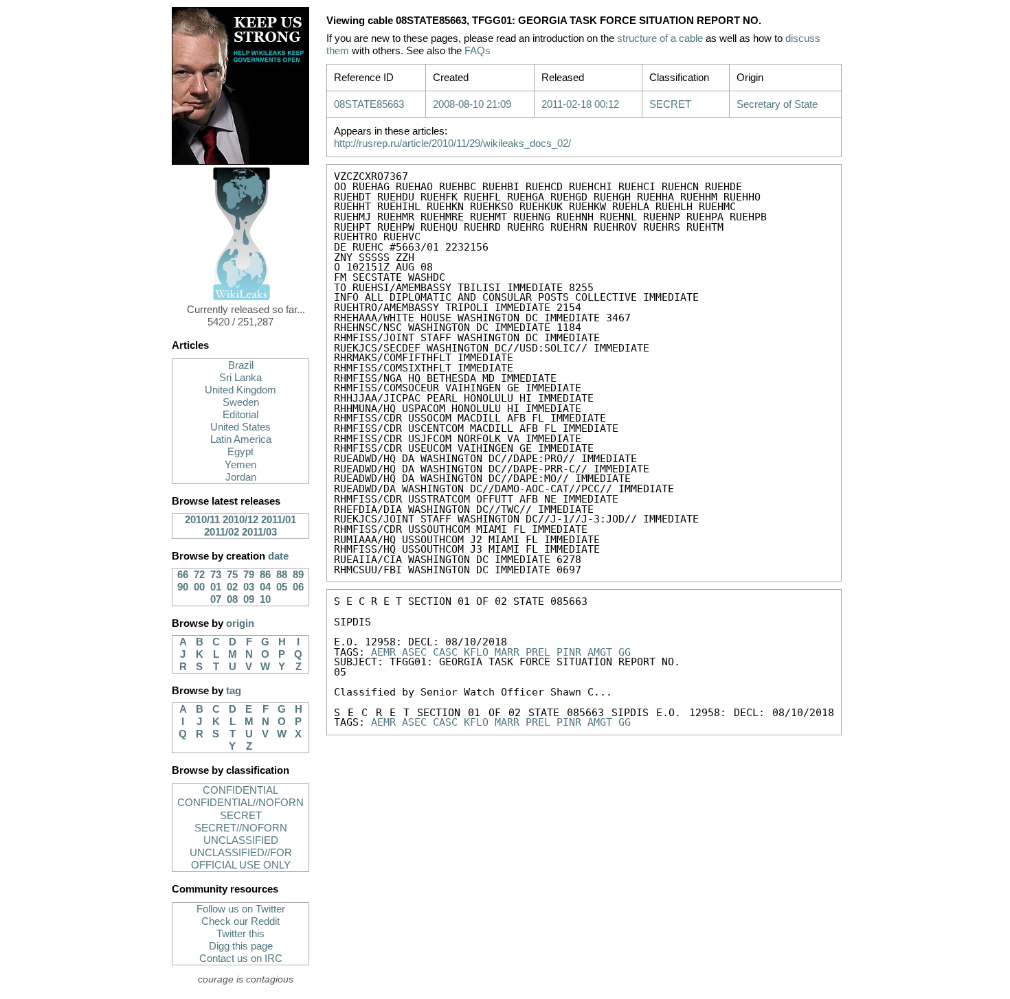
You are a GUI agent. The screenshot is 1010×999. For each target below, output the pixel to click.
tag (233, 690)
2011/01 (278, 519)
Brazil (241, 365)
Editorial (240, 414)
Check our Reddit (240, 921)
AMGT (599, 652)
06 (298, 587)
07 (215, 599)
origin (240, 623)
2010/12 (240, 519)
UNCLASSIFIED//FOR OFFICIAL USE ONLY (241, 859)
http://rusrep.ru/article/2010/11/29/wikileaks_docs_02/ (452, 143)
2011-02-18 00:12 (580, 104)
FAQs (477, 50)
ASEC (414, 652)
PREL (538, 652)
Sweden (241, 402)
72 (199, 574)
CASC (445, 652)
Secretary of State (777, 104)
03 (248, 587)
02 (232, 587)
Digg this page (241, 946)
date (278, 556)
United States (240, 427)
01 (215, 587)
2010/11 (202, 519)
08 (232, 599)
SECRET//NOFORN (240, 828)
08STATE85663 (369, 104)
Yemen (240, 464)
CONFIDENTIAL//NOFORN (240, 802)
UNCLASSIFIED (240, 840)
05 (281, 587)
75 (232, 574)
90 (182, 587)
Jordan (240, 477)
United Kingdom (240, 389)
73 (215, 574)
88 (281, 574)
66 (182, 574)
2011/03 (259, 532)
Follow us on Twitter (241, 909)
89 (298, 574)
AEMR (383, 652)
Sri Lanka (240, 377)
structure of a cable (660, 38)
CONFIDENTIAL (240, 790)
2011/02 (221, 532)
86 (265, 574)
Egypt (240, 451)
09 (248, 599)
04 (265, 587)
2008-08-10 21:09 (472, 104)
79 (248, 574)
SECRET (241, 815)
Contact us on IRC (240, 958)
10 (265, 599)
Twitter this (240, 933)
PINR (569, 652)
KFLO (476, 652)
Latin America (240, 439)
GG (624, 652)
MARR (507, 652)
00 (199, 587)
